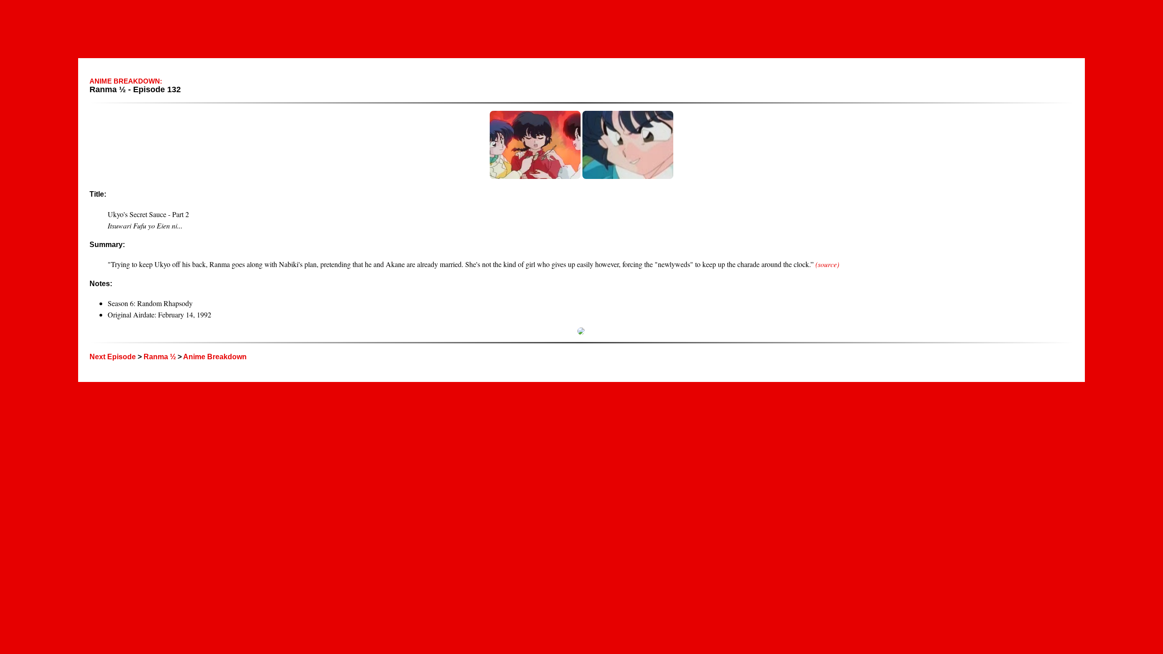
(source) (827, 264)
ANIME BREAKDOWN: (125, 81)
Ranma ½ (160, 357)
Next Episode (112, 357)
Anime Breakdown (215, 357)
